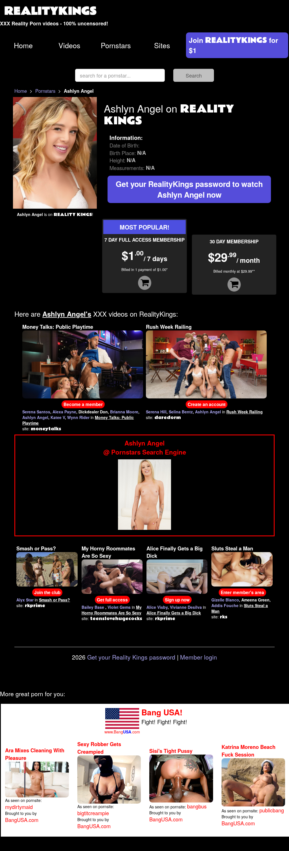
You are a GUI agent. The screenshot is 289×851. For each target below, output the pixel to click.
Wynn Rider (78, 417)
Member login (198, 657)
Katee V (58, 417)
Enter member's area (242, 592)
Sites (162, 45)
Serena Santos (36, 412)
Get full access (112, 600)
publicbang (271, 810)
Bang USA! (161, 712)
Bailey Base (93, 607)
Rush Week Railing (169, 326)
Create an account (206, 404)
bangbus (197, 806)
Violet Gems (119, 607)
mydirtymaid (19, 806)
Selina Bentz (181, 412)
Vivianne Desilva (186, 607)
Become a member (83, 404)
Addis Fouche (224, 605)
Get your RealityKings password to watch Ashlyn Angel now (189, 189)
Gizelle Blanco (225, 600)
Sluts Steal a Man (232, 548)
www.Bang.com (122, 732)
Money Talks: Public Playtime (57, 326)
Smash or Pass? (36, 548)
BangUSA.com (21, 819)
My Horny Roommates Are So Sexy (108, 552)
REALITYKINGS (50, 11)
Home (23, 45)
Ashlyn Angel (35, 417)
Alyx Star (25, 600)
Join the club (47, 592)
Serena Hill (156, 412)
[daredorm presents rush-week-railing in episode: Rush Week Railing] (206, 364)
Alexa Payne (64, 412)
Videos (69, 45)
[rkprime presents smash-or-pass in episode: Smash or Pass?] (46, 568)
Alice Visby (157, 607)
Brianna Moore (124, 412)
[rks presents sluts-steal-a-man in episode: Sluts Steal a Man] (241, 568)
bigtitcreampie (93, 813)
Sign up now (177, 600)
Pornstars (116, 45)
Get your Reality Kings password (131, 657)
